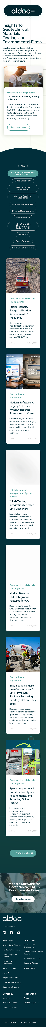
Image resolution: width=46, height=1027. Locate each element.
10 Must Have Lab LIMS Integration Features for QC (19, 597)
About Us (6, 998)
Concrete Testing (31, 963)
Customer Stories (31, 1003)
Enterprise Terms (10, 1007)
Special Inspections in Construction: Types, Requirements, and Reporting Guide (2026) (22, 796)
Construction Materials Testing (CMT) (23, 173)
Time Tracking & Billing (12, 982)
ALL (23, 166)
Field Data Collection (23, 248)
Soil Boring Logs (9, 968)
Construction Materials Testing (33, 953)
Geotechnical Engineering (23, 188)
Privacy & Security (10, 1003)
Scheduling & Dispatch (12, 945)
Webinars (23, 234)
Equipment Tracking (11, 987)
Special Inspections (32, 958)
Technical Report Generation (9, 962)
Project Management (23, 211)
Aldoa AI (6, 973)
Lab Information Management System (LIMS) (23, 226)
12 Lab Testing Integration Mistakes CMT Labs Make (21, 505)
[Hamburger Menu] (32, 10)
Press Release (23, 241)
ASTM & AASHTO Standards (23, 197)
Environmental (23, 217)
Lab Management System (10, 955)
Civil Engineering (23, 181)
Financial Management (23, 204)
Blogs (26, 998)
